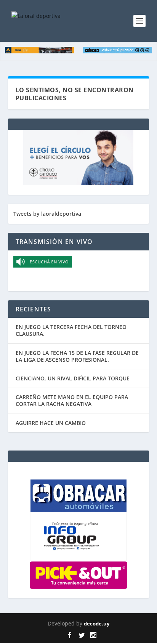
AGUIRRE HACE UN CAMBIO (51, 423)
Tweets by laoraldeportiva (47, 213)
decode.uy (96, 623)
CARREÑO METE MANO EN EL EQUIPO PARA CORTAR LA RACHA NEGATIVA (72, 400)
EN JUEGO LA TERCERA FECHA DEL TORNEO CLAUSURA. (71, 330)
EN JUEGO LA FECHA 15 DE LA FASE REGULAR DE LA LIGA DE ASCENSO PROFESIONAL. (77, 356)
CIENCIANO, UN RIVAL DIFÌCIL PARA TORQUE (73, 378)
